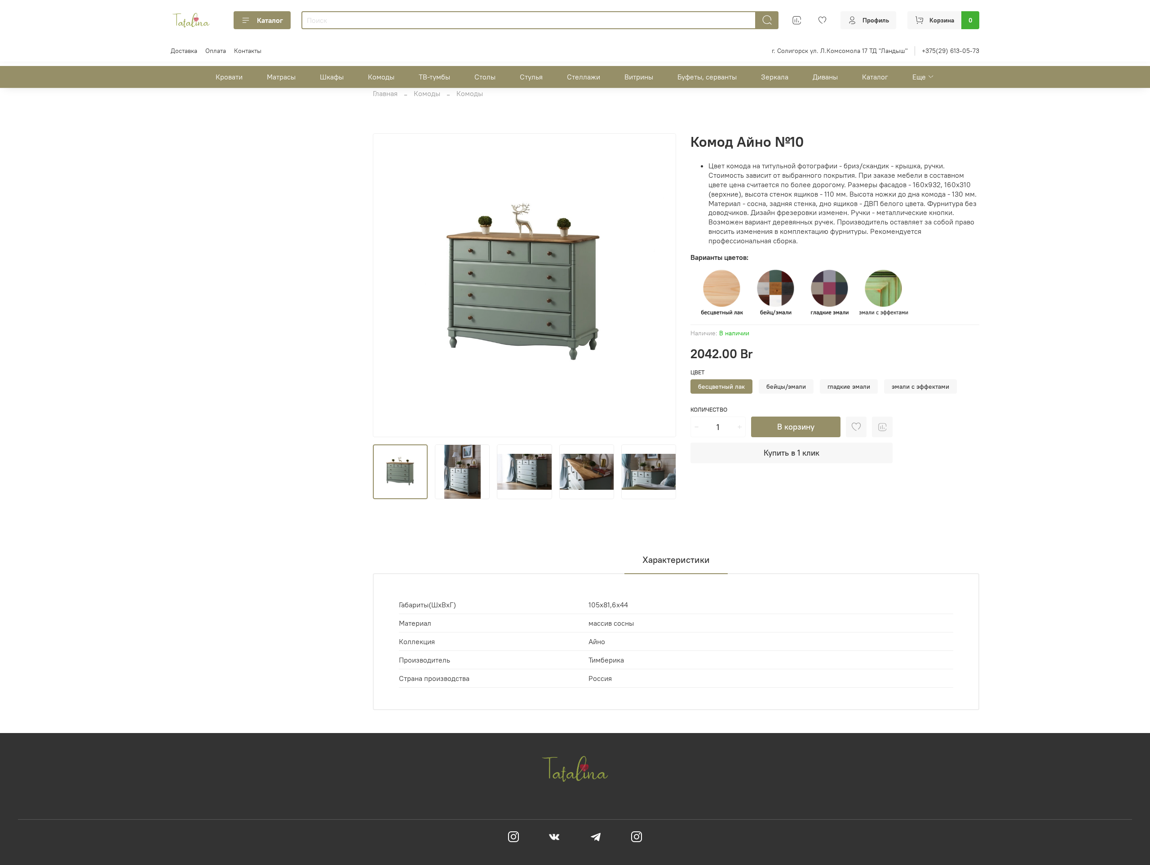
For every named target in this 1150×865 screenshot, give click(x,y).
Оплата (215, 51)
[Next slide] (661, 285)
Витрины (638, 76)
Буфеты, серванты (707, 76)
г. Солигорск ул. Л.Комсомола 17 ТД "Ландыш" (840, 51)
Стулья (531, 76)
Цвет (697, 372)
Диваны (825, 76)
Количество (708, 409)
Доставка (184, 51)
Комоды (381, 76)
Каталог (270, 20)
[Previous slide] (387, 285)
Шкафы (332, 76)
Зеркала (774, 76)
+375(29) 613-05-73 (950, 51)
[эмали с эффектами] (884, 292)
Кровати (229, 76)
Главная (385, 93)
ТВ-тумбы (434, 76)
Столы (484, 76)
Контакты (247, 51)
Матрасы (281, 76)
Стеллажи (583, 76)
